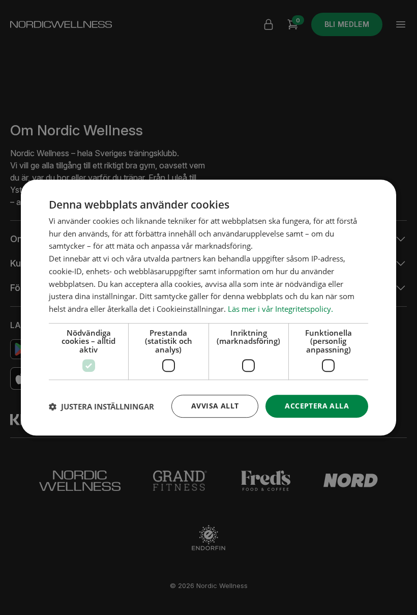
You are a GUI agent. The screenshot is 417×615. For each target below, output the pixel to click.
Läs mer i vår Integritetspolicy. (280, 309)
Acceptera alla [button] (317, 406)
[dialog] (208, 308)
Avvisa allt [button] (215, 406)
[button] (101, 406)
